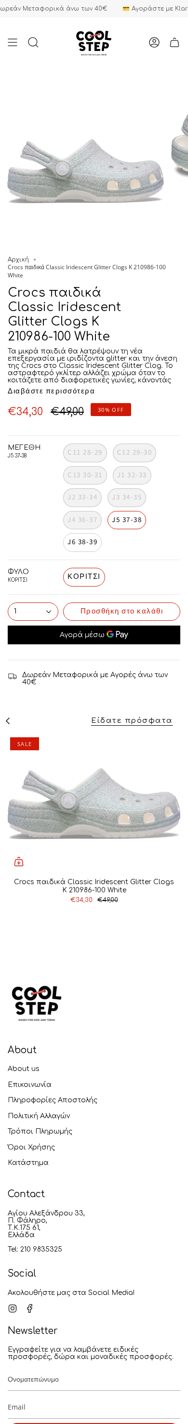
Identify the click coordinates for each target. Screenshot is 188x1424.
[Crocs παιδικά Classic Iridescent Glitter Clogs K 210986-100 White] (94, 804)
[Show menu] (12, 42)
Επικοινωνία (30, 1084)
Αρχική (18, 259)
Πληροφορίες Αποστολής (52, 1100)
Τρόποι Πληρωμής (40, 1131)
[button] (33, 42)
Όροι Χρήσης (31, 1147)
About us (24, 1068)
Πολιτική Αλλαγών (39, 1116)
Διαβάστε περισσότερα (51, 391)
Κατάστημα (28, 1162)
